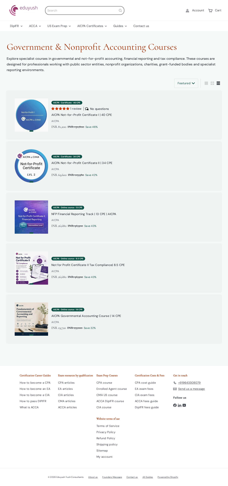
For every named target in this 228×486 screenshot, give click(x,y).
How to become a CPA (35, 382)
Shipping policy (107, 444)
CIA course (103, 407)
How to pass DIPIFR (33, 401)
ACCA (33, 26)
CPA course (104, 382)
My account (104, 457)
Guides (118, 26)
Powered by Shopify (168, 477)
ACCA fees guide (146, 401)
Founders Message (112, 477)
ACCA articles (67, 407)
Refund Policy (105, 438)
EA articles (65, 389)
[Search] (120, 10)
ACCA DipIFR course (110, 401)
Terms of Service (107, 426)
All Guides (148, 477)
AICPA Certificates (90, 26)
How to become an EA (35, 389)
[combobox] (84, 10)
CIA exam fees (145, 395)
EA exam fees (144, 389)
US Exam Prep (57, 26)
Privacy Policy (105, 432)
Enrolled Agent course (111, 389)
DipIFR (15, 26)
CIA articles (66, 395)
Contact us (141, 26)
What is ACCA (29, 407)
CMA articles (66, 401)
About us (93, 477)
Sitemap (102, 450)
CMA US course (107, 395)
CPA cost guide (145, 382)
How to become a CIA (35, 395)
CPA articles (66, 382)
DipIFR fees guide (147, 407)
